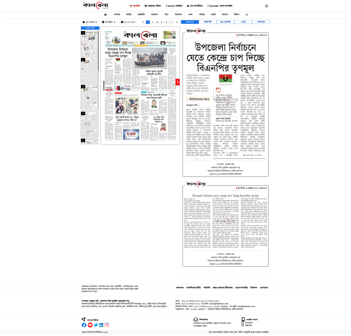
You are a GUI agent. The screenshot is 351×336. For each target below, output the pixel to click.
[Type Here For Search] (267, 6)
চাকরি (213, 14)
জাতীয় (129, 14)
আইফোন (248, 325)
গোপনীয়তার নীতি (193, 287)
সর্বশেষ (117, 14)
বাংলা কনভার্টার (225, 5)
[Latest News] (105, 14)
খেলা (190, 14)
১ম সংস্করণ (90, 22)
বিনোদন (178, 14)
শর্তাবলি (206, 287)
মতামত (225, 14)
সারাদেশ (154, 14)
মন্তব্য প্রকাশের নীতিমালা (223, 287)
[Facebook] (84, 325)
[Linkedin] (101, 325)
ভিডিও (236, 14)
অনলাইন (136, 5)
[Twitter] (96, 325)
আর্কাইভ (179, 5)
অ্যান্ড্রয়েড (249, 322)
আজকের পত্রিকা (154, 5)
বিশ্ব (166, 14)
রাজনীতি (141, 14)
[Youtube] (90, 325)
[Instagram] (107, 325)
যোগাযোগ (264, 287)
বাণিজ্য (202, 14)
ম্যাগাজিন (109, 22)
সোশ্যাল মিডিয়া (196, 5)
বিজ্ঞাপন (253, 287)
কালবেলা (180, 287)
